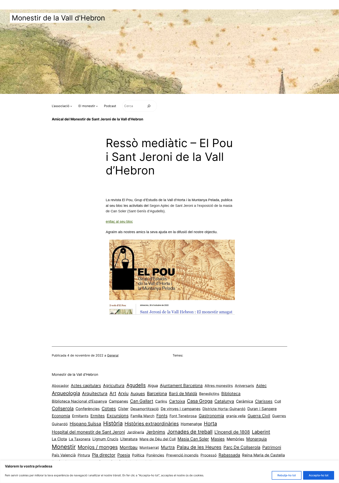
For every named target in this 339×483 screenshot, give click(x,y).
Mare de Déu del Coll (157, 439)
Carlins (161, 401)
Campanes (118, 401)
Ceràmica (244, 401)
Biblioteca (231, 393)
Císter (123, 408)
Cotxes (109, 408)
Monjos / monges (98, 447)
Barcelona (157, 393)
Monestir (64, 446)
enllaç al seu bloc (119, 222)
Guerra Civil (259, 415)
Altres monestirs (219, 385)
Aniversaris (244, 385)
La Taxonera (79, 439)
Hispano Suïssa (85, 423)
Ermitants (80, 416)
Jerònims (155, 431)
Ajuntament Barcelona (181, 385)
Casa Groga (199, 401)
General (112, 355)
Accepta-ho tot (318, 475)
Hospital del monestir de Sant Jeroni (88, 431)
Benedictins (209, 393)
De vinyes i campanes (180, 408)
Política (138, 455)
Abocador (60, 385)
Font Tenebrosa (183, 416)
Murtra (168, 447)
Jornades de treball (189, 432)
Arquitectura (95, 393)
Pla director (103, 454)
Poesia (123, 455)
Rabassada (229, 454)
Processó (208, 455)
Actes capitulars (86, 385)
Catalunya (224, 401)
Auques (137, 393)
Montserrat (149, 447)
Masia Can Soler (193, 438)
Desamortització (144, 409)
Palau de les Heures (199, 447)
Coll (277, 401)
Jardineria (135, 432)
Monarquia (256, 438)
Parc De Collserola (241, 447)
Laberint (261, 432)
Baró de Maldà (183, 393)
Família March (142, 416)
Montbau (129, 447)
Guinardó (60, 424)
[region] (169, 471)
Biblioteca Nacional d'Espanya (79, 401)
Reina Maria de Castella (263, 455)
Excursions (117, 415)
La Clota (59, 439)
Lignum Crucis (105, 439)
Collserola (63, 408)
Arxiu (123, 393)
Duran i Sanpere (262, 408)
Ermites (97, 415)
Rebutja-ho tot (286, 475)
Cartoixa (177, 401)
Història (113, 423)
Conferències (88, 408)
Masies (218, 438)
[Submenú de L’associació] (71, 106)
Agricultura (113, 385)
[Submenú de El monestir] (97, 106)
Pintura (84, 455)
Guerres (279, 416)
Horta (210, 423)
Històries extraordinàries (152, 423)
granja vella (236, 416)
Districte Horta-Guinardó (223, 409)
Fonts (162, 415)
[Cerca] (149, 106)
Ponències (155, 455)
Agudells (136, 385)
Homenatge (191, 424)
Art (112, 393)
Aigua (153, 385)
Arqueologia (66, 393)
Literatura (129, 439)
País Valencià (64, 455)
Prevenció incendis (182, 455)
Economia (61, 415)
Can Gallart (141, 401)
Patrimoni (271, 447)
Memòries (235, 439)
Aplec (261, 385)
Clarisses (263, 401)
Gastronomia (211, 415)
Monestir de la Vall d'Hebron (58, 18)
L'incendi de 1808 (232, 431)
